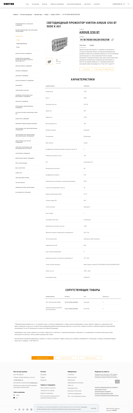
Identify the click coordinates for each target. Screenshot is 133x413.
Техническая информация (74, 393)
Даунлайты (18, 85)
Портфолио (44, 380)
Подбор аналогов (90, 358)
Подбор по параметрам (47, 393)
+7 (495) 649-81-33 (18, 380)
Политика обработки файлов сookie (104, 393)
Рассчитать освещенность (104, 69)
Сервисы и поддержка (57, 4)
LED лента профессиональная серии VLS (26, 113)
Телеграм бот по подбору (47, 390)
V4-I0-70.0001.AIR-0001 (71, 302)
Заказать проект (66, 358)
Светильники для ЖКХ (22, 90)
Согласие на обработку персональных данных (107, 395)
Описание (82, 45)
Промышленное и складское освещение (24, 24)
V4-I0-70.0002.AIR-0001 (71, 308)
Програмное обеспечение (75, 391)
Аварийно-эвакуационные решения (26, 123)
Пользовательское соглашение (103, 391)
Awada (17, 395)
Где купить (87, 4)
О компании (71, 374)
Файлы (92, 45)
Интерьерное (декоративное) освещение (24, 107)
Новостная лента (72, 377)
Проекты (44, 4)
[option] (59, 41)
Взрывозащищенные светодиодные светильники (26, 30)
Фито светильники (21, 163)
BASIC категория (20, 168)
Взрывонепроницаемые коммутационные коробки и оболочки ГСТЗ (24, 60)
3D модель (86, 69)
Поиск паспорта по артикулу (48, 388)
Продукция (35, 4)
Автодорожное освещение (23, 66)
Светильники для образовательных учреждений (26, 129)
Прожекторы (19, 36)
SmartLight (18, 172)
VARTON (114, 410)
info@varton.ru (34, 383)
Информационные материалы (75, 383)
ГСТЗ (17, 398)
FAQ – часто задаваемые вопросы (77, 396)
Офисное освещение (21, 101)
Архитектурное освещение (23, 53)
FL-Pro (18, 47)
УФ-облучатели (20, 182)
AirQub (18, 40)
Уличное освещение (21, 70)
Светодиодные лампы (22, 177)
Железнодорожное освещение (24, 158)
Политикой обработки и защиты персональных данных (66, 409)
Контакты (97, 4)
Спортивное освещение (22, 153)
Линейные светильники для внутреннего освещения (23, 95)
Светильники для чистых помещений (23, 141)
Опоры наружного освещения (24, 80)
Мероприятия (71, 380)
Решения (43, 377)
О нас (27, 4)
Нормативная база (73, 388)
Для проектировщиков (74, 4)
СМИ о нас (70, 385)
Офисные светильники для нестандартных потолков (23, 147)
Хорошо (93, 408)
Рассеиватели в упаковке (23, 192)
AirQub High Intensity (21, 43)
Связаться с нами (42, 358)
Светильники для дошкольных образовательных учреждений (25, 135)
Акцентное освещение (22, 118)
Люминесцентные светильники (24, 187)
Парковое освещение (21, 75)
